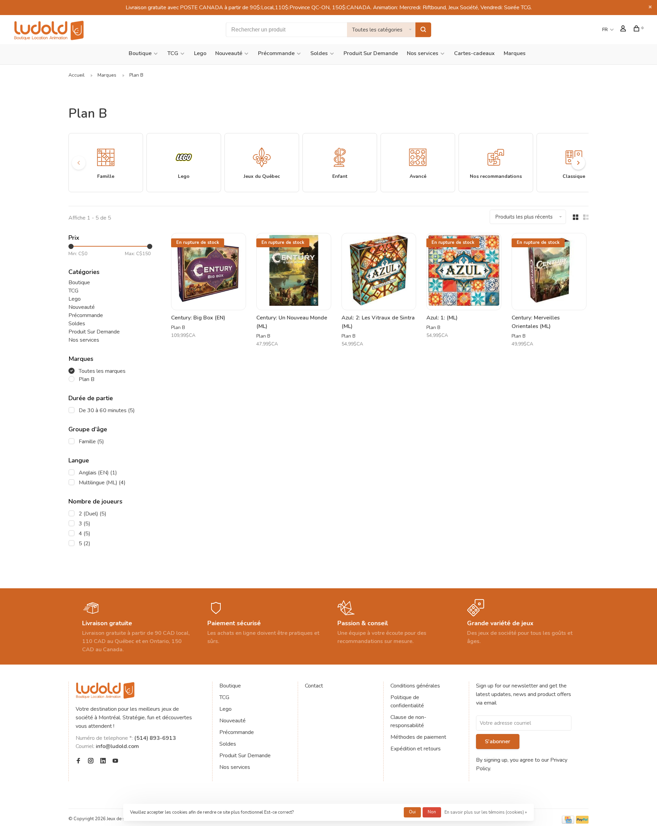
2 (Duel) (92, 513)
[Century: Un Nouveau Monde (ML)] (293, 271)
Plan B (136, 75)
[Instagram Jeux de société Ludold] (90, 761)
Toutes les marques (102, 371)
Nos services (422, 53)
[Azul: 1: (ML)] (463, 271)
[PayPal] (582, 822)
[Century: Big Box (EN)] (208, 271)
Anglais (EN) (98, 472)
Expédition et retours (415, 748)
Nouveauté (228, 53)
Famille (91, 441)
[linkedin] (103, 761)
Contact (314, 686)
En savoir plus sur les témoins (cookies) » (486, 812)
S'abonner (497, 741)
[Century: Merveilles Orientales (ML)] (549, 271)
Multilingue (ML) (102, 482)
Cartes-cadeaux (474, 53)
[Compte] (624, 29)
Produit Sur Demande (371, 53)
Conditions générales (415, 686)
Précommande (276, 53)
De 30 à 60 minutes (107, 410)
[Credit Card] (568, 822)
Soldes (319, 53)
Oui (412, 812)
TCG (172, 53)
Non (432, 812)
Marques (515, 53)
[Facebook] (78, 761)
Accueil (76, 75)
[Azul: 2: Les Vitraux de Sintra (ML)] (379, 271)
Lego (200, 53)
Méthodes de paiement (418, 737)
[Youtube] (115, 761)
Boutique (140, 53)
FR (605, 29)
